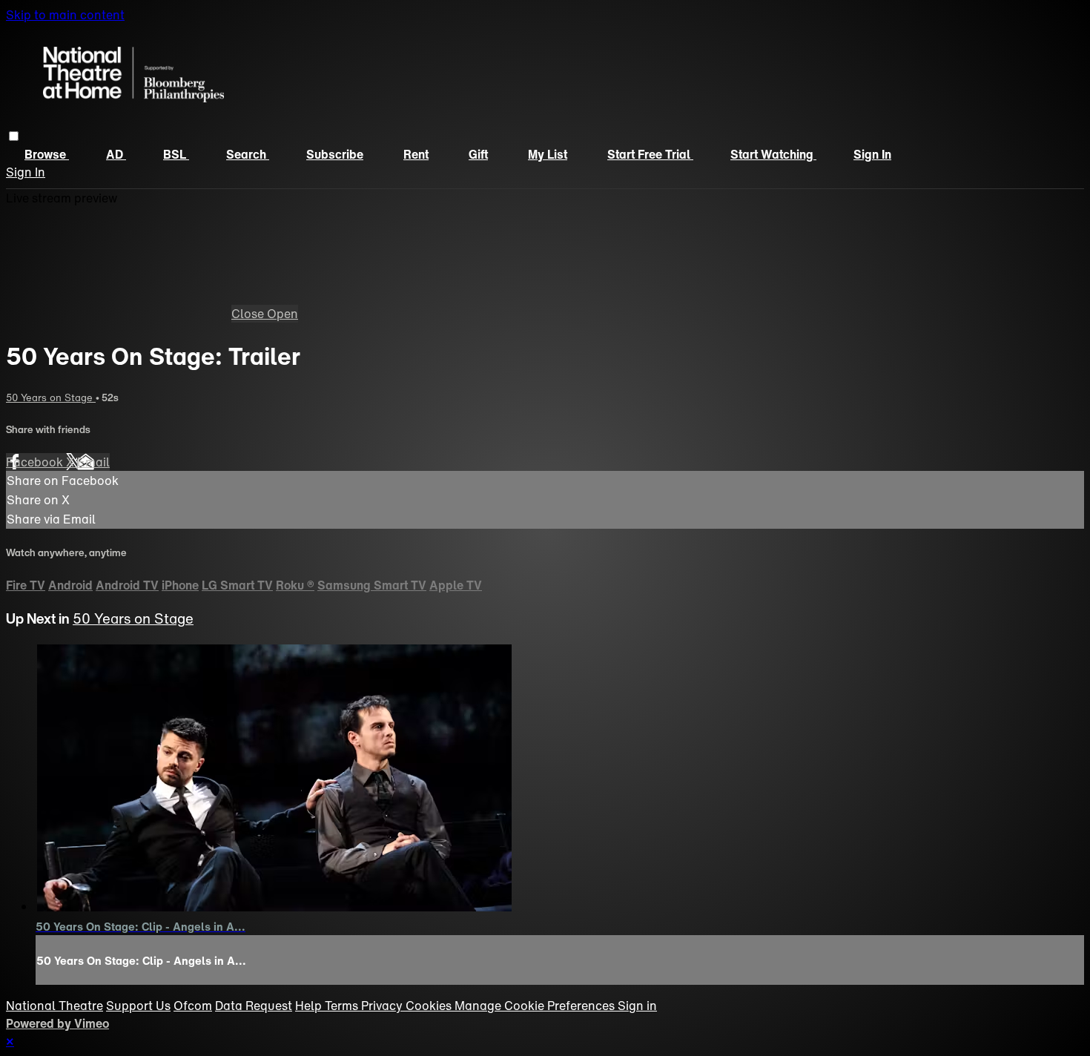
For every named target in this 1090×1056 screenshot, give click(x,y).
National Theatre (54, 1005)
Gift (478, 154)
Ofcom (193, 1005)
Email (93, 462)
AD (116, 154)
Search (247, 154)
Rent (416, 154)
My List (547, 154)
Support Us (138, 1005)
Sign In (25, 172)
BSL (176, 154)
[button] (14, 136)
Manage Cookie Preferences (536, 1005)
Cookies (430, 1005)
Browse (46, 154)
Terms (343, 1005)
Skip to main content (65, 15)
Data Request (253, 1005)
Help (310, 1005)
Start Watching (773, 154)
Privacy (383, 1005)
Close (249, 314)
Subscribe (334, 154)
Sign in (872, 154)
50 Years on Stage (51, 397)
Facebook (36, 462)
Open (282, 314)
